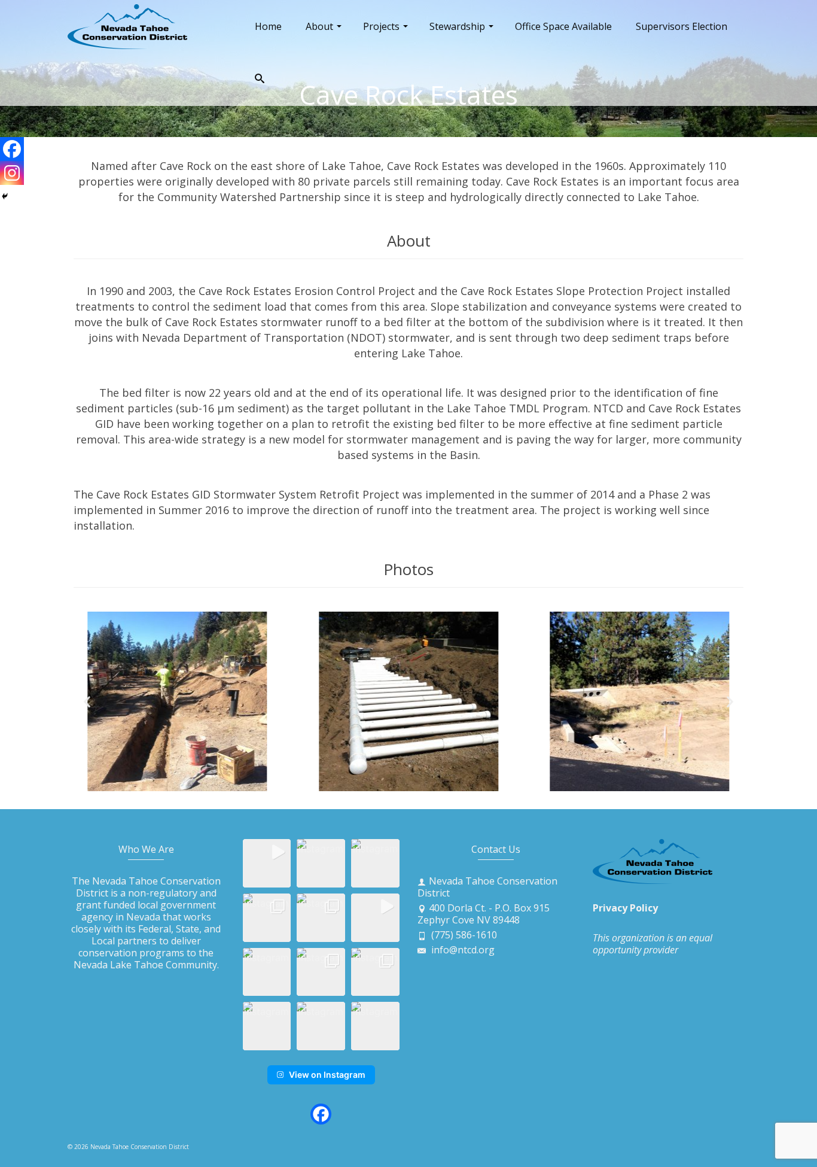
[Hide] (5, 196)
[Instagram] (12, 173)
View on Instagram (327, 1074)
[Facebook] (12, 149)
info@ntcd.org (462, 949)
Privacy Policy (625, 907)
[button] (87, 701)
